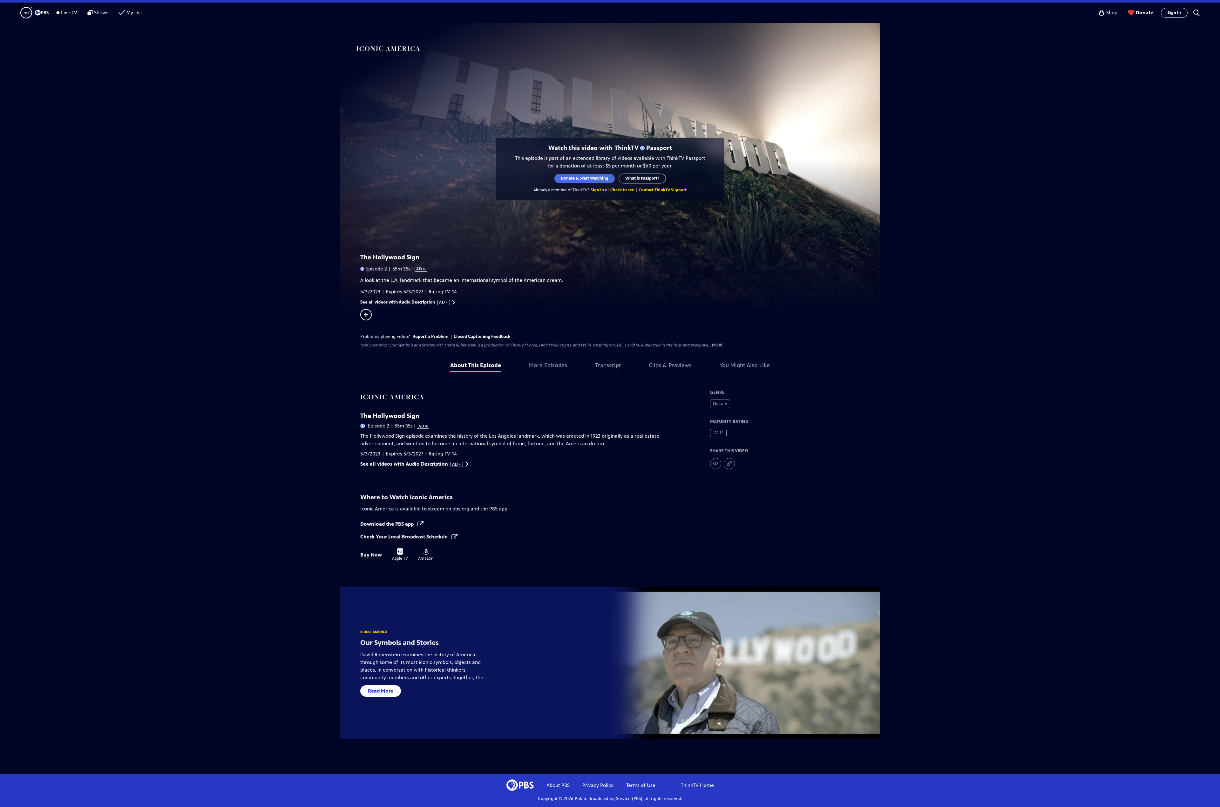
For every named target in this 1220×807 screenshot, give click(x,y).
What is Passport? (642, 178)
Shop (1111, 13)
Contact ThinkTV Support (663, 190)
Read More (380, 691)
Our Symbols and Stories (399, 642)
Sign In (1174, 12)
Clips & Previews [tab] (670, 365)
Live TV (69, 13)
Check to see (622, 190)
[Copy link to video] (729, 463)
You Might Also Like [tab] (745, 365)
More (717, 345)
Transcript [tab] (608, 365)
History (720, 403)
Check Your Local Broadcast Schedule (404, 537)
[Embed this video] (715, 463)
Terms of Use (640, 785)
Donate (1144, 13)
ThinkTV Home (697, 785)
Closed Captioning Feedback (482, 336)
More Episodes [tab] (548, 365)
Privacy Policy (597, 785)
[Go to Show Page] (618, 49)
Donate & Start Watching (584, 178)
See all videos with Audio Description (402, 302)
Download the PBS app (387, 524)
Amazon (426, 555)
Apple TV (400, 554)
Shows (101, 13)
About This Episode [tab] (475, 365)
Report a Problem (430, 336)
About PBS (558, 785)
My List (134, 13)
